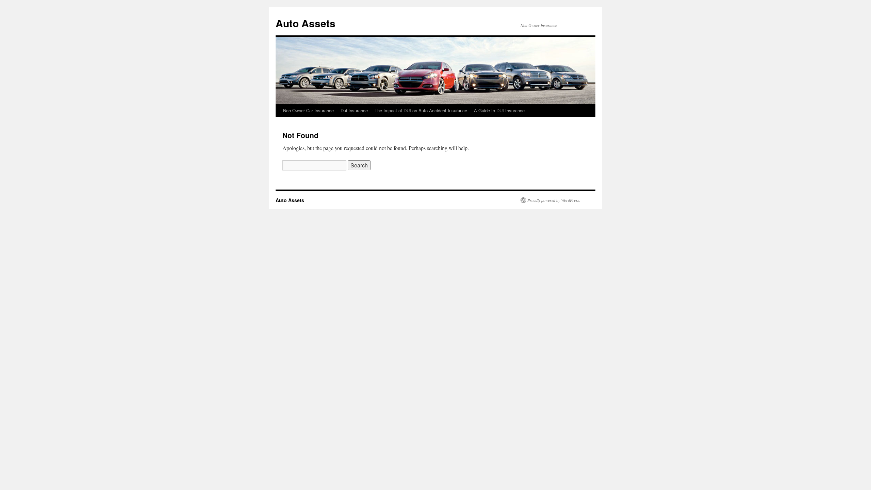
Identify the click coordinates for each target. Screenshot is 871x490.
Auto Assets (305, 23)
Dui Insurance (354, 110)
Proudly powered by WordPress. (553, 200)
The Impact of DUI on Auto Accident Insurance (421, 110)
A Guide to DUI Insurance (499, 110)
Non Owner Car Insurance (308, 110)
